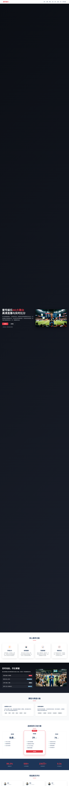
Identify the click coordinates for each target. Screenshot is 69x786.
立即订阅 (34, 751)
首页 (44, 1)
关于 (60, 1)
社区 (55, 1)
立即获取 (12, 749)
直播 (47, 1)
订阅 (52, 1)
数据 (50, 1)
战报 (58, 1)
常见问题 (64, 1)
